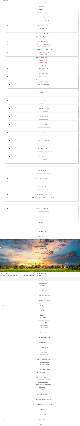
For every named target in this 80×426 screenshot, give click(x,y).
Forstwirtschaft (42, 205)
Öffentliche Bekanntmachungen (43, 44)
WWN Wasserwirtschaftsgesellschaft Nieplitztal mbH (43, 197)
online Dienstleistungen (42, 167)
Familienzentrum (43, 71)
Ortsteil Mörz (44, 143)
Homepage (40, 275)
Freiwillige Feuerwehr (43, 73)
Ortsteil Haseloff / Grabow (44, 121)
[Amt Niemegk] (5, 0)
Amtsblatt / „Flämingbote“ (43, 41)
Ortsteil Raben (44, 159)
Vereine (42, 219)
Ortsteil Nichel (44, 124)
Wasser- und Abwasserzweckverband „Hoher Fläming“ (43, 191)
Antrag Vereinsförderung (43, 175)
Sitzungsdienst (42, 38)
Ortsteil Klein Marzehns (44, 156)
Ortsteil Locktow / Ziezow (44, 140)
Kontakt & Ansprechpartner (42, 33)
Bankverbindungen (42, 12)
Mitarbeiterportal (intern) (43, 52)
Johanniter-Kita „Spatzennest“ (44, 81)
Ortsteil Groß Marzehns (44, 153)
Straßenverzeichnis (43, 30)
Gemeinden (42, 103)
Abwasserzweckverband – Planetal (43, 189)
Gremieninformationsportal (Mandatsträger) (43, 49)
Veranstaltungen (42, 216)
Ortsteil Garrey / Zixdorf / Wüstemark (44, 151)
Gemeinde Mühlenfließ (43, 119)
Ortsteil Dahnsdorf (44, 135)
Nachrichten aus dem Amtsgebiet (42, 36)
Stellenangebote (42, 60)
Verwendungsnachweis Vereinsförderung (43, 178)
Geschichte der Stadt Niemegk (44, 108)
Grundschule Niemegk (43, 68)
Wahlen (42, 95)
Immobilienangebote (42, 213)
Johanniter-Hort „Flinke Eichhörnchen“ (44, 79)
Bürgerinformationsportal (43, 46)
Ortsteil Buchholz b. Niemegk (44, 148)
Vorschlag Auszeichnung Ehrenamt (43, 173)
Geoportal (43, 22)
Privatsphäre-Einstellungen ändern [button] (45, 279)
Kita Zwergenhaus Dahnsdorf (44, 84)
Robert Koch (45, 111)
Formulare (42, 183)
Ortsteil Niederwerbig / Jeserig (44, 127)
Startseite (41, 6)
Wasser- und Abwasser (42, 186)
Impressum (45, 278)
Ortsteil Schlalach (44, 129)
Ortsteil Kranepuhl (44, 137)
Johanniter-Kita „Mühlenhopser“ (44, 87)
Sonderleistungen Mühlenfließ (42, 170)
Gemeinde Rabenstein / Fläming (43, 145)
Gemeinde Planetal (43, 132)
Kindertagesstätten (43, 76)
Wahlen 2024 (43, 100)
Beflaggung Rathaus (42, 14)
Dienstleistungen (41, 164)
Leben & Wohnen (41, 202)
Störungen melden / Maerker (42, 57)
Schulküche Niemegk (43, 89)
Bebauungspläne (43, 28)
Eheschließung (42, 181)
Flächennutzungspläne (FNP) (43, 25)
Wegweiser (42, 92)
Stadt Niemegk (43, 105)
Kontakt (41, 222)
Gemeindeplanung (42, 17)
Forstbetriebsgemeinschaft (43, 211)
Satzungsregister (43, 270)
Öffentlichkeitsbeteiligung (43, 20)
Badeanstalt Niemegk (43, 65)
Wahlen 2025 (43, 97)
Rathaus (41, 9)
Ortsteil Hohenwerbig (44, 113)
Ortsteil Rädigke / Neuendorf (44, 161)
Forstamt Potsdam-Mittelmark (43, 208)
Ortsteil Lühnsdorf (44, 116)
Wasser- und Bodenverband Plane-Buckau (43, 194)
